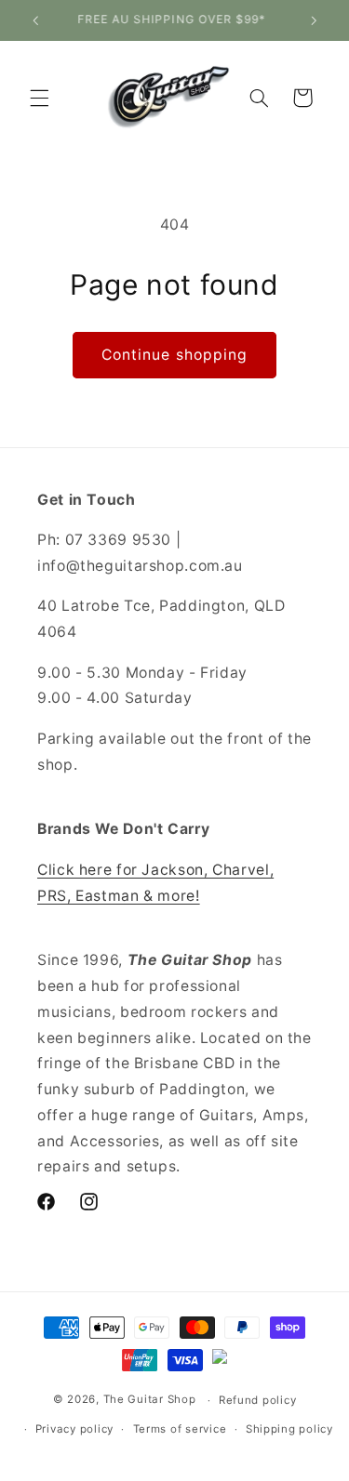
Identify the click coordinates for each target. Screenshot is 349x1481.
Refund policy (258, 1400)
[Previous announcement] (35, 20)
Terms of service (180, 1428)
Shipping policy (289, 1428)
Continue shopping (174, 355)
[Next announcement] (313, 20)
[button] (39, 97)
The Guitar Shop (149, 1400)
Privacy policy (74, 1428)
